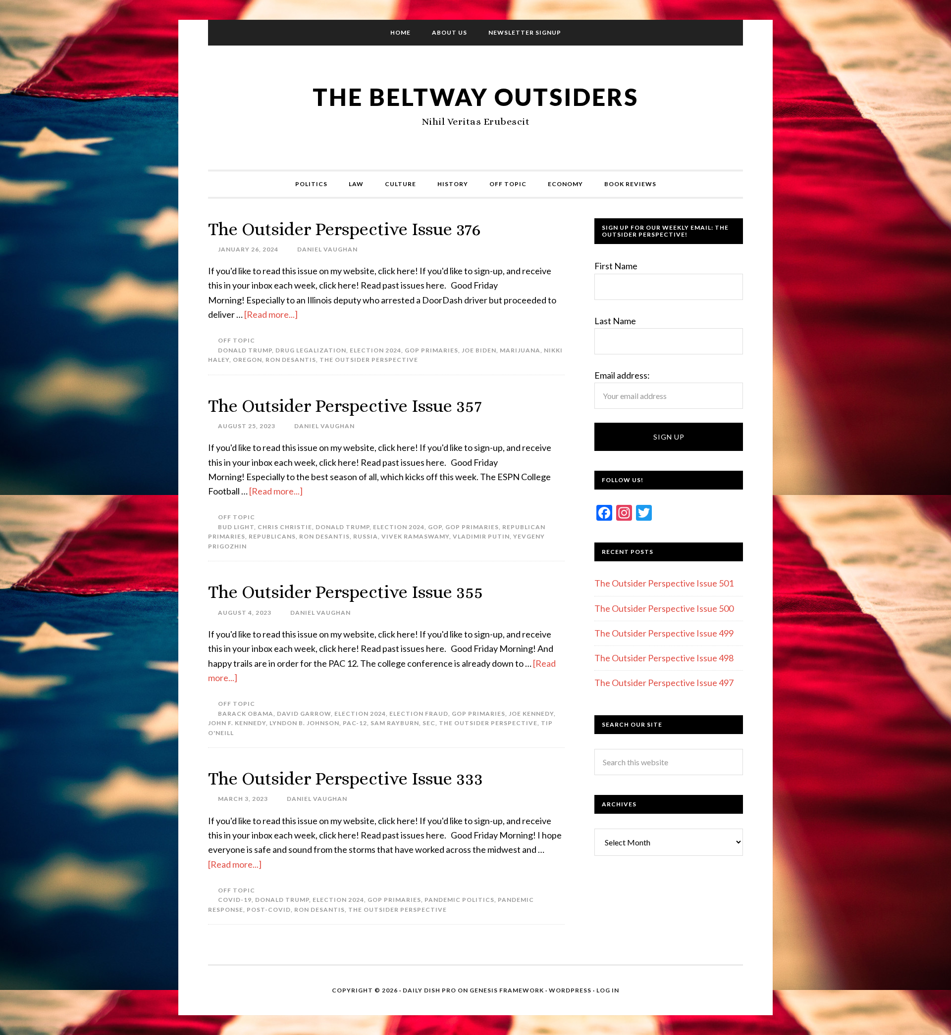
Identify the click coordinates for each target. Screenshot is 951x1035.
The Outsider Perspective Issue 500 (664, 608)
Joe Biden (479, 350)
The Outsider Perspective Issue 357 (345, 405)
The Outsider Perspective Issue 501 (664, 583)
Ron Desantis (290, 359)
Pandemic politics (459, 899)
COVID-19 (235, 899)
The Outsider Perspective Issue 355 (345, 592)
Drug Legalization (310, 350)
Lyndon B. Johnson (304, 723)
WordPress (570, 990)
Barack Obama (245, 713)
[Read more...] (271, 314)
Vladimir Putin (481, 536)
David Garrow (304, 713)
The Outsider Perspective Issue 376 (344, 229)
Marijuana (520, 350)
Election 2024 (375, 350)
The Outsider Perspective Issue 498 (664, 657)
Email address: (622, 375)
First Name (615, 265)
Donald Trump (245, 350)
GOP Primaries (431, 350)
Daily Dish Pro (429, 990)
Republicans (272, 536)
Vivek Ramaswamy (415, 536)
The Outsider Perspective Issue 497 (664, 682)
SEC (429, 723)
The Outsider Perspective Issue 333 (345, 778)
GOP (435, 527)
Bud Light (236, 527)
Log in (607, 990)
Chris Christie (285, 527)
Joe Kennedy (531, 713)
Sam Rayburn (394, 723)
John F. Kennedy (237, 723)
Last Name (615, 320)
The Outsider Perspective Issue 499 (664, 633)
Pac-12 (355, 723)
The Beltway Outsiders (475, 97)
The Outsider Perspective (368, 359)
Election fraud (418, 713)
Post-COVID (269, 909)
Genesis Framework (507, 990)
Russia (365, 536)
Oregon (247, 359)
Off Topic (236, 340)
